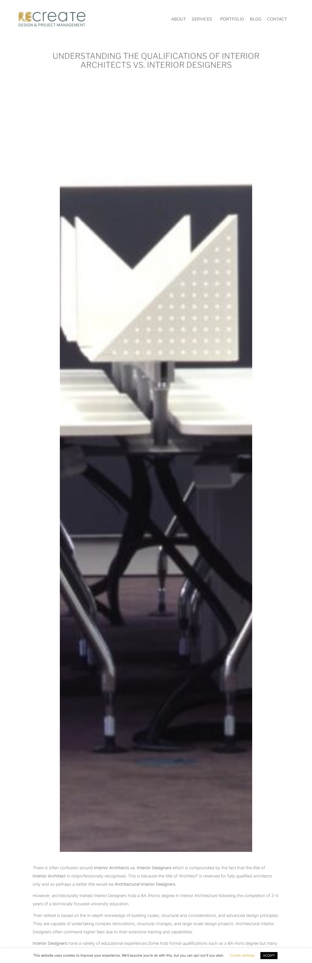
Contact (277, 19)
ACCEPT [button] (269, 955)
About (178, 19)
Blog (255, 19)
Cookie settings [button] (242, 955)
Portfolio (232, 19)
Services (202, 19)
